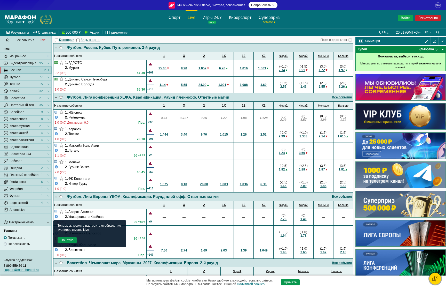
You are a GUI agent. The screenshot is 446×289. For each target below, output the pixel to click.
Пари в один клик (334, 40)
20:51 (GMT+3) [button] (407, 32)
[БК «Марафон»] (20, 19)
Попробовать (261, 5)
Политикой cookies (251, 284)
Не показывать (19, 244)
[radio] (5, 237)
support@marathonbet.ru (21, 270)
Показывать (16, 238)
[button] (428, 32)
